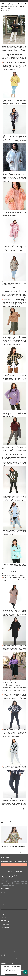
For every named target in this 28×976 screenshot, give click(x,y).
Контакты (3, 917)
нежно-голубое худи (8, 496)
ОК (11, 973)
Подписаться (14, 864)
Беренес (23, 611)
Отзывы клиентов (5, 933)
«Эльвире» (23, 645)
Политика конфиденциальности (8, 937)
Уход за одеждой (5, 901)
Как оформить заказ (5, 911)
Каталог (3, 892)
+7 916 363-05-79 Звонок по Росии (11, 869)
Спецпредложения (5, 914)
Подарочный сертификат (6, 908)
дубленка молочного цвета (18, 136)
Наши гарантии (4, 943)
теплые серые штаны (16, 731)
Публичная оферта (5, 940)
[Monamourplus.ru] (9, 3)
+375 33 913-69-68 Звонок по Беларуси (12, 871)
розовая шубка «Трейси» (10, 173)
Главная (4, 10)
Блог (8, 10)
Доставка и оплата (5, 895)
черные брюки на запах (19, 694)
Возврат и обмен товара (6, 898)
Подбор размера (5, 904)
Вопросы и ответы (5, 927)
